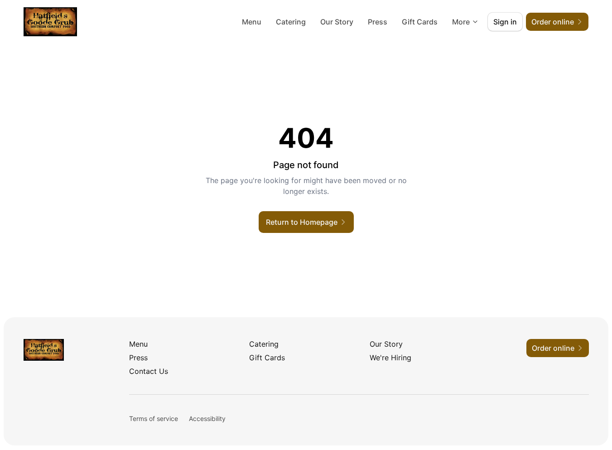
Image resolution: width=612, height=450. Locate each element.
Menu (251, 21)
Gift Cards (420, 21)
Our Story (336, 21)
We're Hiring (390, 357)
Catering (291, 21)
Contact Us (148, 371)
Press (377, 21)
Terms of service (153, 418)
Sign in (505, 21)
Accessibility (207, 418)
